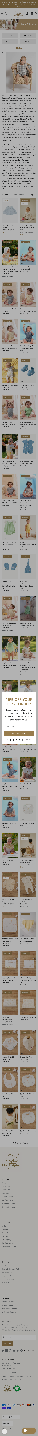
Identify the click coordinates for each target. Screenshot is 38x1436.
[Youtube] (16, 740)
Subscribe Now (19, 733)
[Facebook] (10, 740)
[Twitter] (7, 740)
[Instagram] (13, 740)
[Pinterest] (22, 740)
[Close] (33, 695)
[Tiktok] (19, 740)
